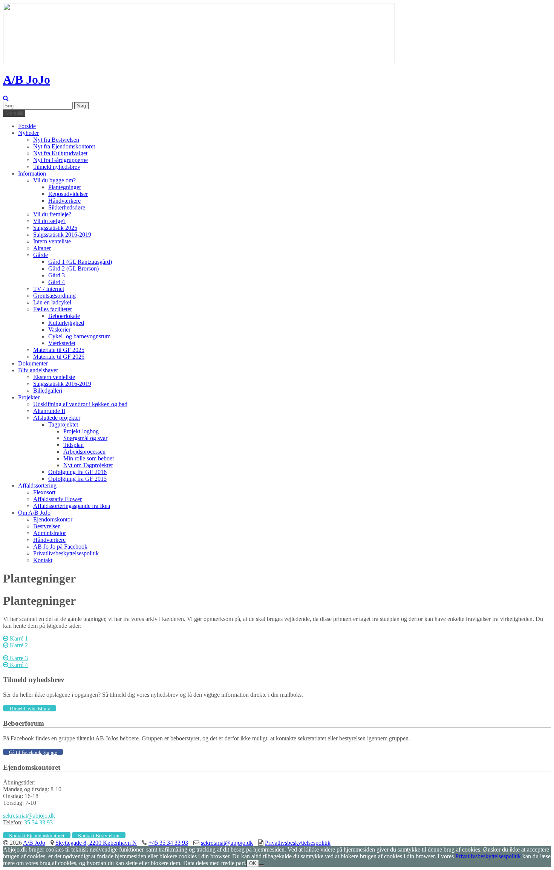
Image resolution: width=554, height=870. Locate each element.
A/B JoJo (26, 79)
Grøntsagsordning (54, 295)
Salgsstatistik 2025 (55, 228)
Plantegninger (64, 187)
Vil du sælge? (49, 221)
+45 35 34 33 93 (168, 842)
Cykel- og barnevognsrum (79, 336)
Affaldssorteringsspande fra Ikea (71, 506)
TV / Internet (48, 289)
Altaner (42, 248)
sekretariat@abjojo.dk (29, 815)
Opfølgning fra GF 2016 (77, 472)
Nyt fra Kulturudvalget (60, 153)
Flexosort (44, 492)
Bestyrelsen (47, 526)
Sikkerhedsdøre (66, 207)
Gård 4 (56, 282)
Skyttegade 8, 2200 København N (96, 842)
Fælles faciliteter (52, 309)
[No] (261, 865)
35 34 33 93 (38, 822)
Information (32, 173)
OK (252, 863)
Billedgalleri (47, 390)
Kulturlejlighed (66, 323)
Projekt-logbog (81, 431)
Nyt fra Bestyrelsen (56, 139)
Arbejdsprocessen (84, 451)
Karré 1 (18, 638)
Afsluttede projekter (56, 417)
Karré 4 (18, 665)
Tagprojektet (63, 424)
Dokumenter (33, 363)
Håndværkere (64, 200)
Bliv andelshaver (38, 370)
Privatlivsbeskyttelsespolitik (66, 553)
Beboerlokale (64, 316)
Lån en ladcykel (52, 302)
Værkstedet (61, 343)
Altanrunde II (49, 411)
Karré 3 (18, 658)
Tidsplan (73, 445)
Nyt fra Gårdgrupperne (60, 160)
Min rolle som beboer (88, 458)
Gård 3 (56, 275)
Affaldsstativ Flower (57, 499)
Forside (27, 126)
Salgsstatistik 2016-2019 (62, 234)
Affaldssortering (37, 485)
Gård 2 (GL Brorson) (73, 268)
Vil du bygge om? (54, 180)
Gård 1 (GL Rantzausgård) (80, 261)
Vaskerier (59, 329)
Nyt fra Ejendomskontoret (64, 146)
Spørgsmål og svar (85, 438)
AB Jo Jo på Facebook (60, 546)
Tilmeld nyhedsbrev (56, 167)
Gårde (40, 255)
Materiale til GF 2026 (58, 356)
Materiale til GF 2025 (58, 350)
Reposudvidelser (68, 194)
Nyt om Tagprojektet (88, 465)
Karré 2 (18, 645)
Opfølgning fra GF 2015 (77, 479)
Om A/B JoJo (34, 512)
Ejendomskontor (52, 519)
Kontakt (42, 560)
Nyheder (28, 133)
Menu (12, 113)
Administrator (49, 533)
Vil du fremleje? (52, 214)
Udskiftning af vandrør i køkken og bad (80, 404)
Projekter (29, 397)
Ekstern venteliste (54, 377)
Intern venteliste (52, 241)
